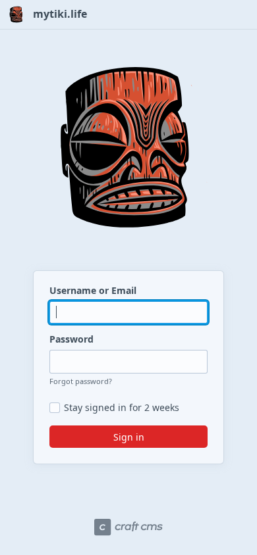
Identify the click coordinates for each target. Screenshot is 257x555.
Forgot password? (80, 381)
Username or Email (92, 290)
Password (71, 339)
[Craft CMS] (128, 527)
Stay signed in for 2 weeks (121, 407)
